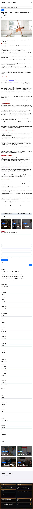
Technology (3, 439)
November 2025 (4, 313)
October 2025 (3, 315)
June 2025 (3, 324)
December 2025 (4, 310)
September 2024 (4, 345)
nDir (3, 227)
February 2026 (4, 306)
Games (2, 413)
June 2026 (3, 297)
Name (2, 245)
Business (3, 392)
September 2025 (4, 317)
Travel (2, 441)
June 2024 (3, 352)
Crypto (2, 397)
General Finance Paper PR (8, 2)
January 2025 (3, 336)
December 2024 (4, 338)
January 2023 (3, 380)
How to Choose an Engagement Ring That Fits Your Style (11, 280)
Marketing (3, 427)
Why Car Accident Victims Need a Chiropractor (16, 226)
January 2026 (3, 308)
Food (2, 411)
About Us (3, 490)
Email (2, 249)
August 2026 (3, 292)
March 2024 (3, 359)
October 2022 (3, 382)
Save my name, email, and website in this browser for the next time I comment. (11, 257)
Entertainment (4, 402)
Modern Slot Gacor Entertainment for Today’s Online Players (12, 278)
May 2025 (3, 327)
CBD (2, 395)
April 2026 (3, 301)
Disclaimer (3, 494)
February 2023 (4, 377)
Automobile (3, 390)
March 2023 (3, 375)
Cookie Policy (3, 495)
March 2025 (3, 331)
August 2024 (3, 347)
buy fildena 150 (11, 80)
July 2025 (3, 322)
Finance (2, 409)
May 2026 (3, 299)
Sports (2, 436)
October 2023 (3, 368)
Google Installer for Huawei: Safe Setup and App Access (22, 487)
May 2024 (3, 354)
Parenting (3, 429)
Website (2, 253)
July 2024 (3, 350)
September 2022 (4, 384)
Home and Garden (4, 420)
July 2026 (3, 294)
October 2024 (3, 343)
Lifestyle (3, 425)
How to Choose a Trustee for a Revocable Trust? (10, 271)
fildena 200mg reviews (9, 167)
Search (2, 262)
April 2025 (3, 329)
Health (3, 223)
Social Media (3, 434)
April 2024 (3, 357)
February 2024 (4, 361)
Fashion (2, 406)
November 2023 (4, 366)
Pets (2, 432)
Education (3, 399)
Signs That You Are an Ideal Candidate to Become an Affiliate (12, 276)
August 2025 (3, 320)
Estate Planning (4, 404)
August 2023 (3, 373)
